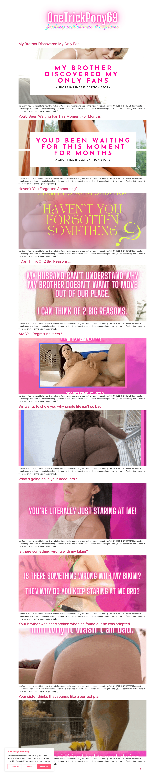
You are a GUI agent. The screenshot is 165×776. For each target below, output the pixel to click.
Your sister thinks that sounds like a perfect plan (59, 696)
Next (143, 769)
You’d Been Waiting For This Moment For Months (60, 116)
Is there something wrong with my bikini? (53, 551)
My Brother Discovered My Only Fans (50, 44)
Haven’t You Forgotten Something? (48, 189)
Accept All (44, 767)
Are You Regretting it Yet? (40, 334)
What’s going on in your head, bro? (48, 479)
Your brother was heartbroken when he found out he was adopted (74, 624)
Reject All (29, 767)
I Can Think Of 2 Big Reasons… (45, 261)
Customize (15, 767)
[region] (29, 760)
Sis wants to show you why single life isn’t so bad (60, 406)
